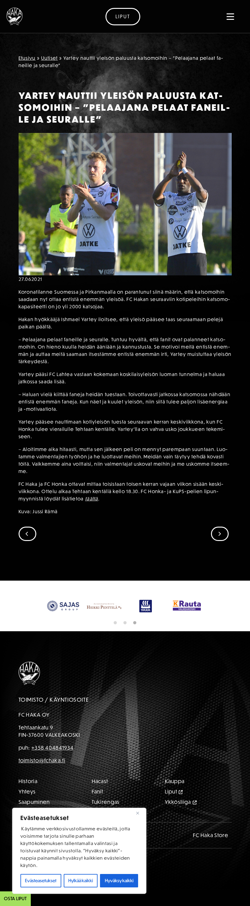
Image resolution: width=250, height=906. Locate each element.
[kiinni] (140, 813)
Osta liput (15, 898)
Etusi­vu (27, 58)
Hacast (100, 797)
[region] (79, 851)
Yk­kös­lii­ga (178, 818)
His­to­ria (28, 797)
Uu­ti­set (49, 58)
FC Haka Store (210, 851)
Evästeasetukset (40, 880)
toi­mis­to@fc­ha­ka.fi (42, 777)
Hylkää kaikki (80, 880)
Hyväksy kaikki (119, 880)
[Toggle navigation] (230, 16)
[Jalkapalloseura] (14, 16)
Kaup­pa (175, 797)
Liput (123, 16)
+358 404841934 (52, 764)
